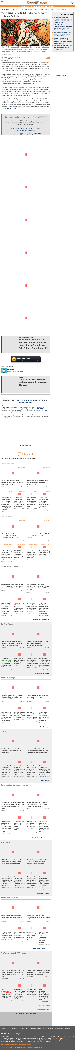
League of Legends (8, 544)
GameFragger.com (12, 415)
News (23, 6)
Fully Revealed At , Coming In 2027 (63, 47)
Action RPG (47, 520)
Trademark (57, 1028)
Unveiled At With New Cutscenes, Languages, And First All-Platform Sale (63, 20)
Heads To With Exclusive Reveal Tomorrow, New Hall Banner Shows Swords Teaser (63, 27)
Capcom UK (8, 60)
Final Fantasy (21, 467)
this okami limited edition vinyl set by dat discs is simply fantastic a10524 (43, 9)
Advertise (67, 1028)
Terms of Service (37, 406)
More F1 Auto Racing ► (43, 893)
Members (51, 6)
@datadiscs (35, 117)
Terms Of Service (23, 1028)
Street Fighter (21, 520)
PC (46, 6)
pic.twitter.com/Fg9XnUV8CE (26, 130)
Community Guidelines (8, 407)
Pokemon (10, 491)
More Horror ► (46, 780)
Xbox (27, 6)
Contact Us (4, 1047)
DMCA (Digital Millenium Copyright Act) (29, 401)
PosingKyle (5, 57)
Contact (62, 1028)
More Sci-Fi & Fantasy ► (43, 673)
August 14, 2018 (35, 134)
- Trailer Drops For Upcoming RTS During (63, 41)
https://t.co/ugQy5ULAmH (24, 128)
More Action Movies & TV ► (42, 948)
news (9, 9)
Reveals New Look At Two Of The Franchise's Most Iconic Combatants (62, 34)
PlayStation (33, 6)
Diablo (35, 491)
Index (6, 1028)
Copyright (50, 1028)
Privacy (44, 1028)
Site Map (11, 1028)
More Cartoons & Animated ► (41, 838)
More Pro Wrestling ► (44, 1009)
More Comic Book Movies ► (42, 619)
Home (3, 9)
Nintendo (41, 6)
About (16, 1028)
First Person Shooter (45, 544)
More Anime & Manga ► (43, 727)
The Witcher (46, 467)
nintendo (16, 9)
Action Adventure (21, 544)
